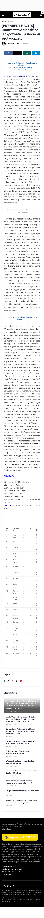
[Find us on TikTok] (10, 886)
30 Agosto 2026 (12, 711)
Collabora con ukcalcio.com (12, 869)
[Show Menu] (3, 14)
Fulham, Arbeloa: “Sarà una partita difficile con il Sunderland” (21, 742)
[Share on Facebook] (8, 53)
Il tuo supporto (7, 874)
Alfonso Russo (13, 44)
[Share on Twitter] (17, 53)
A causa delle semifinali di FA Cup (19, 76)
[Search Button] (41, 14)
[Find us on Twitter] (8, 681)
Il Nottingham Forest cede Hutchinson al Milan (17, 752)
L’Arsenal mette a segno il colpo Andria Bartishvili (20, 762)
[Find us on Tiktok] (16, 681)
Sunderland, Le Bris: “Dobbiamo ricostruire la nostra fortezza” (20, 782)
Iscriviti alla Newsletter (10, 867)
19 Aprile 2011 (27, 44)
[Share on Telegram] (36, 53)
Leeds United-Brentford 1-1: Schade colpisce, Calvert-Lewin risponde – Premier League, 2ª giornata (21, 719)
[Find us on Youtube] (21, 681)
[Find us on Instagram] (12, 681)
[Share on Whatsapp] (27, 53)
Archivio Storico (12, 22)
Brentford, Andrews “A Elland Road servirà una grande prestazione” (21, 801)
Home (4, 22)
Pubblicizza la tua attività (11, 872)
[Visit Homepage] (22, 14)
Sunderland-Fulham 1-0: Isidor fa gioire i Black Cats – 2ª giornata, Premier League (20, 731)
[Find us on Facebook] (4, 681)
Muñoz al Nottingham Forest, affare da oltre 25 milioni (22, 772)
